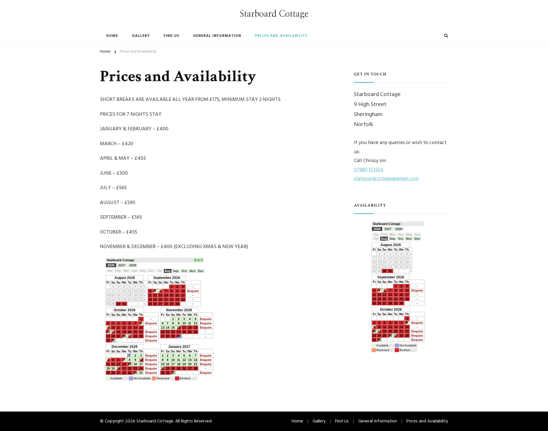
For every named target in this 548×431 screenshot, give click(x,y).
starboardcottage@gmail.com (386, 179)
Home (112, 36)
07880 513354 (368, 170)
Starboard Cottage (274, 14)
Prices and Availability (281, 36)
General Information (217, 36)
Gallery (141, 36)
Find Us (171, 36)
